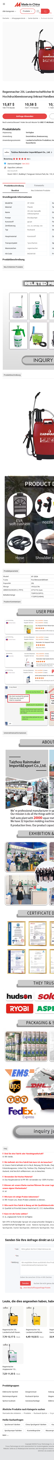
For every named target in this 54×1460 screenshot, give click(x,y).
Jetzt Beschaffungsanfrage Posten (35, 1287)
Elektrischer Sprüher (10, 1392)
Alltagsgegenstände (18, 18)
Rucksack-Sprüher (47, 18)
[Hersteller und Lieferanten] (27, 4)
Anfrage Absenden (24, 116)
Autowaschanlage (32, 1401)
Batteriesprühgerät (10, 1396)
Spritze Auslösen (9, 1401)
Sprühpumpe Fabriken (13, 1430)
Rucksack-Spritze (32, 1396)
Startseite (6, 18)
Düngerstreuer (31, 1392)
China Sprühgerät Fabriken (35, 1424)
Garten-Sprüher (33, 18)
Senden (25, 1283)
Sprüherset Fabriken (12, 1424)
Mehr (5, 1435)
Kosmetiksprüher (33, 1430)
